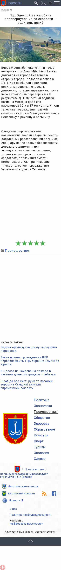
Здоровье (41, 423)
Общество (42, 417)
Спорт (38, 441)
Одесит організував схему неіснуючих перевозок (29, 348)
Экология (41, 453)
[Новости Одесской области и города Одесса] (11, 3)
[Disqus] (30, 297)
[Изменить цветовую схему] (50, 3)
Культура (41, 435)
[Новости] (17, 469)
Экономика (43, 406)
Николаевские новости (23, 486)
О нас (13, 509)
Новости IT (16, 500)
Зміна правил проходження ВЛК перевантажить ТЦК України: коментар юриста (30, 361)
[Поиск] (36, 3)
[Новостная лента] (44, 493)
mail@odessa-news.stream (26, 523)
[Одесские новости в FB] (54, 493)
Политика (41, 400)
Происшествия (46, 412)
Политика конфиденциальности (30, 514)
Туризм (40, 447)
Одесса (39, 458)
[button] (30, 541)
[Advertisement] (30, 206)
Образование (44, 429)
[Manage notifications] (2, 567)
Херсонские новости (21, 493)
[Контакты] (44, 3)
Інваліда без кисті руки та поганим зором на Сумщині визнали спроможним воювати (27, 384)
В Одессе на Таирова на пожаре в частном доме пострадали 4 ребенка (28, 372)
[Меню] (57, 3)
